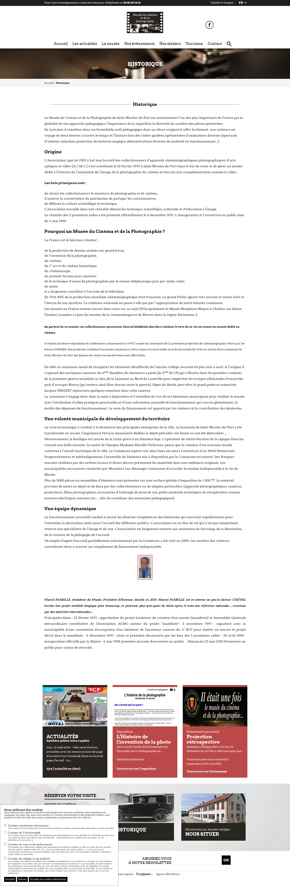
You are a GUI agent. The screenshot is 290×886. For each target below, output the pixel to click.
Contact (215, 43)
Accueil (61, 43)
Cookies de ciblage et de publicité (60, 865)
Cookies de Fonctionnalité (61, 836)
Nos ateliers (170, 43)
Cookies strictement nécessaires (61, 826)
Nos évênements (139, 43)
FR (241, 3)
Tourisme (194, 43)
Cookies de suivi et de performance (59, 849)
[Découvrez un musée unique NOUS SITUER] (213, 808)
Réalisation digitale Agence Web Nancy (145, 874)
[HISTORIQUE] (142, 808)
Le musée (111, 43)
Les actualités (84, 43)
